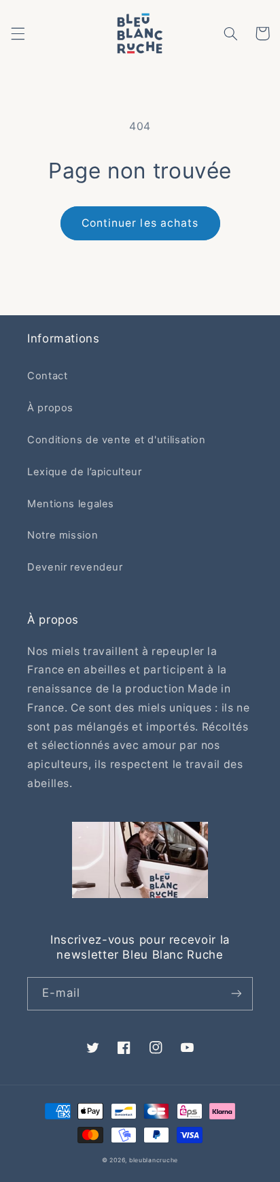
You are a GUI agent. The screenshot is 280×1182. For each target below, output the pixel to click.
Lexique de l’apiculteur (84, 472)
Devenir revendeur (75, 567)
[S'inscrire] (236, 993)
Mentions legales (70, 504)
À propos (50, 408)
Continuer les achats (140, 223)
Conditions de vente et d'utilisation (116, 440)
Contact (47, 376)
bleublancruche (153, 1160)
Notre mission (62, 535)
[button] (17, 33)
